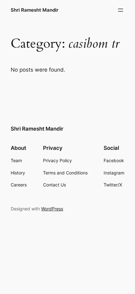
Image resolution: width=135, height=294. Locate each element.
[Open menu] (120, 10)
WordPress (52, 208)
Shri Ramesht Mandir (34, 10)
